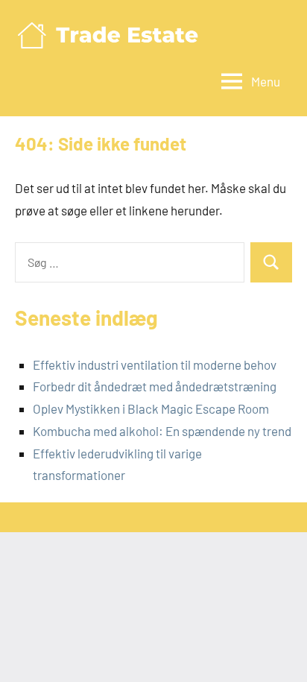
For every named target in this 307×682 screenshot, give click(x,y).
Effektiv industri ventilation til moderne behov (154, 364)
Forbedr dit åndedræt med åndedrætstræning (154, 386)
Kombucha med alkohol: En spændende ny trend (162, 430)
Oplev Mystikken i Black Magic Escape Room (151, 408)
